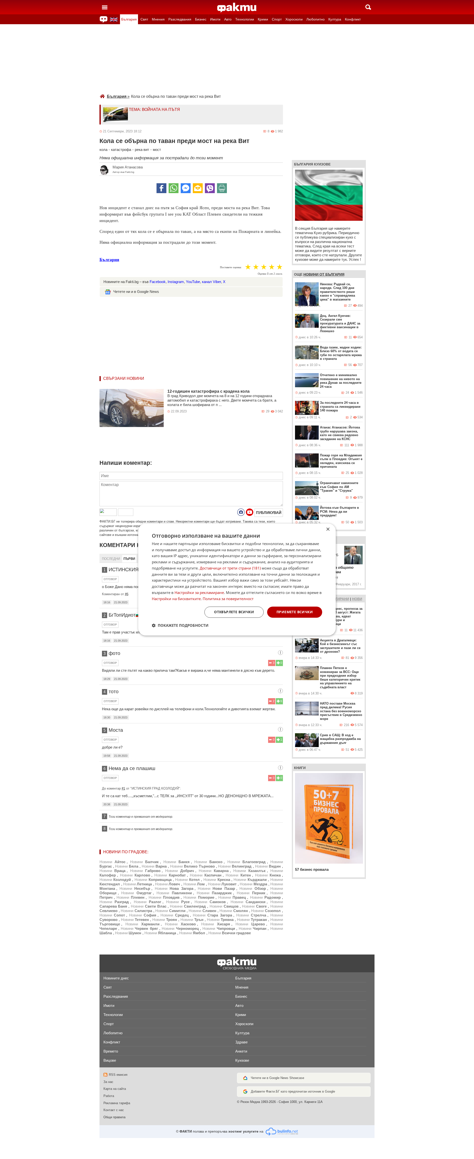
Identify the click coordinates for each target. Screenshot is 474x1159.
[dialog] (237, 580)
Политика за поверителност (228, 598)
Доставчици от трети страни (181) (230, 568)
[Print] (222, 188)
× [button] (328, 529)
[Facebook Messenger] (186, 188)
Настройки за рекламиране (199, 592)
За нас (108, 1082)
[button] (180, 625)
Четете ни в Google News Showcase (277, 1078)
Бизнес (200, 19)
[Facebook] (161, 188)
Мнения (158, 19)
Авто (228, 19)
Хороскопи (294, 19)
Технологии (244, 19)
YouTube (193, 282)
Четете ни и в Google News (136, 291)
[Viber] (210, 188)
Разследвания (179, 19)
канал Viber (211, 282)
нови (357, 599)
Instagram (176, 282)
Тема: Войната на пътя (154, 109)
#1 (123, 788)
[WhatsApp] (173, 188)
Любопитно (315, 19)
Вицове (109, 1060)
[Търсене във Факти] (368, 7)
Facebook (158, 282)
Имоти (215, 19)
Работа (108, 1096)
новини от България (323, 274)
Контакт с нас (113, 1110)
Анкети (241, 1051)
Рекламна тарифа (116, 1103)
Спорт (277, 19)
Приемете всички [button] (294, 612)
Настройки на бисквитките (176, 598)
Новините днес (116, 978)
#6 (126, 594)
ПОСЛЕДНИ (111, 559)
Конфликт (353, 19)
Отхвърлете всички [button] (234, 612)
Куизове (242, 1060)
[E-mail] (198, 188)
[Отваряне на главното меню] (104, 7)
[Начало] (237, 8)
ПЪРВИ (129, 559)
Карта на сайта (114, 1089)
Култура (334, 19)
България (129, 19)
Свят (144, 19)
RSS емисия (118, 1075)
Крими (263, 19)
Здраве (241, 1042)
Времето (110, 1051)
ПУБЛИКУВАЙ (268, 512)
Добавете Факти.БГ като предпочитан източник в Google (293, 1091)
